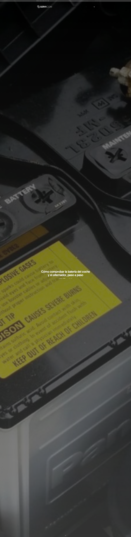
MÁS (85, 6)
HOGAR (81, 6)
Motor (77, 6)
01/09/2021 (60, 278)
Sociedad (73, 6)
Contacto (37, 0)
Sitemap (43, 0)
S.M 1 (46, 0)
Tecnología (64, 6)
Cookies (40, 0)
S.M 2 (48, 0)
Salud (69, 6)
